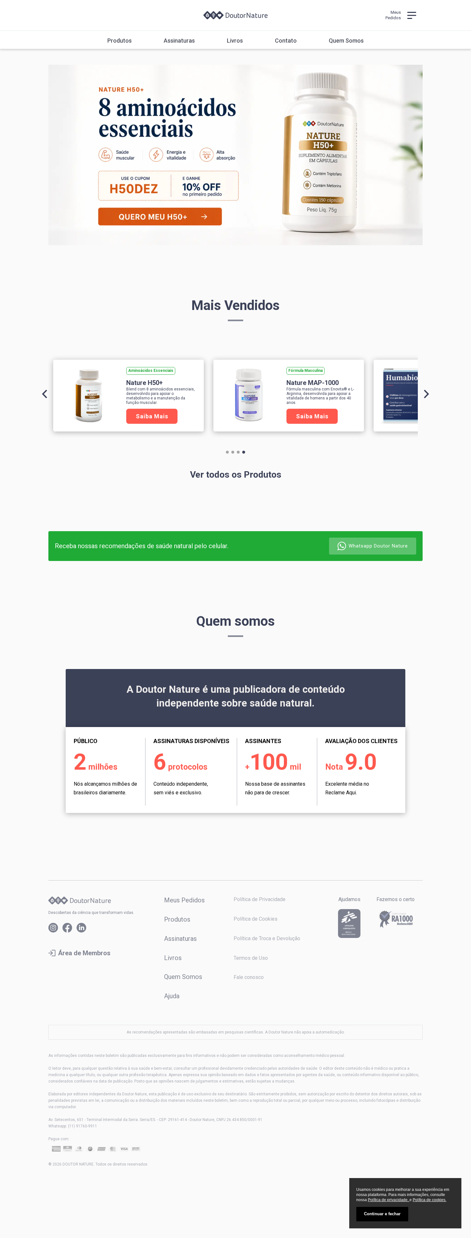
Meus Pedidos (184, 900)
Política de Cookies (255, 919)
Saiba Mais (152, 416)
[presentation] (44, 394)
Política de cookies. (429, 1200)
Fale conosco (249, 977)
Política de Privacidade (259, 899)
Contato (286, 41)
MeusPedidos (393, 15)
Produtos (119, 41)
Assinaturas (179, 41)
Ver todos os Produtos (235, 475)
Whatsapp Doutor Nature (378, 546)
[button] (227, 452)
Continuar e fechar (382, 1213)
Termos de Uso (251, 958)
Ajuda (171, 996)
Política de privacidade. (388, 1200)
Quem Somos (346, 41)
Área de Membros (84, 953)
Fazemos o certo (395, 899)
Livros (235, 41)
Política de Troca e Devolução (267, 938)
